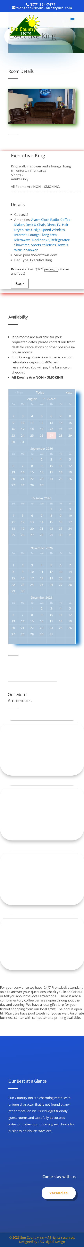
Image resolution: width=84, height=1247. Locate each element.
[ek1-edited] (42, 123)
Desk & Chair (35, 224)
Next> (69, 392)
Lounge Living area (42, 235)
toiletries (49, 245)
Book (20, 283)
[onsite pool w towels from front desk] (39, 917)
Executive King (28, 155)
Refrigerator (60, 240)
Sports (36, 245)
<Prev (19, 392)
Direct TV (53, 224)
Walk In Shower (26, 250)
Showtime (21, 245)
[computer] (39, 723)
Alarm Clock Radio (45, 219)
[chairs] (39, 788)
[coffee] (39, 852)
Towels (62, 245)
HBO (28, 229)
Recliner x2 (40, 240)
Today (40, 392)
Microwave (22, 240)
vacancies (59, 1193)
